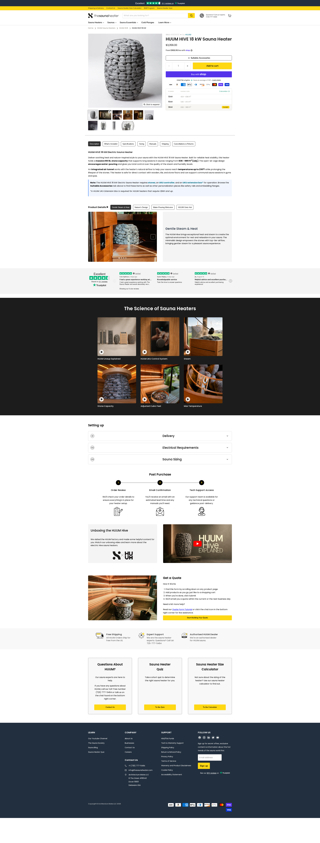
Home (90, 28)
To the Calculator (210, 707)
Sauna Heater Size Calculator (130, 8)
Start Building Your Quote (197, 618)
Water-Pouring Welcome (163, 207)
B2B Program (149, 8)
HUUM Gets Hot (185, 207)
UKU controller (166, 182)
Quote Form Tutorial (182, 609)
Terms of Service (168, 761)
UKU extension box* (193, 182)
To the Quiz (160, 707)
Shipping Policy (167, 747)
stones (151, 182)
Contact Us (110, 8)
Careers (128, 752)
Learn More (164, 22)
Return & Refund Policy (171, 752)
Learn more (216, 80)
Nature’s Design (141, 207)
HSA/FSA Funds (167, 738)
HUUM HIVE (123, 28)
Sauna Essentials (128, 22)
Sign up (204, 765)
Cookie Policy (167, 770)
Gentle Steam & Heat (120, 207)
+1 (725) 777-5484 (137, 765)
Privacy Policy (167, 756)
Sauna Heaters (95, 22)
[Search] (191, 15)
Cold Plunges (148, 22)
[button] (197, 543)
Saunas (111, 22)
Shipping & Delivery (96, 8)
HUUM (188, 34)
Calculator (223, 91)
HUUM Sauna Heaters (106, 28)
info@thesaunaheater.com (140, 770)
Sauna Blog (93, 747)
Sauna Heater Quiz (164, 8)
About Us (128, 738)
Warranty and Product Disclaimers (176, 765)
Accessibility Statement (171, 774)
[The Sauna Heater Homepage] (103, 15)
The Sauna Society (96, 743)
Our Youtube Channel (97, 738)
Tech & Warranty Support (172, 743)
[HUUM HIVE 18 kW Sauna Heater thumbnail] (93, 115)
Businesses (129, 743)
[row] (199, 96)
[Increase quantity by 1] (187, 65)
